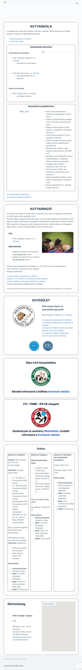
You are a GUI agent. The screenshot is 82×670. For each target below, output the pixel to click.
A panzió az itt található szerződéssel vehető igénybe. (27, 279)
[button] (11, 148)
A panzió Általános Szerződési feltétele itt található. (26, 281)
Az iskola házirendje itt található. (19, 197)
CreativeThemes (23, 658)
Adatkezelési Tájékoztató (13, 666)
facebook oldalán (59, 391)
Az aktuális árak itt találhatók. (18, 194)
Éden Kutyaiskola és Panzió (21, 39)
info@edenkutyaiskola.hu (22, 637)
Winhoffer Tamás (17, 41)
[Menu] (77, 3)
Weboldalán (51, 431)
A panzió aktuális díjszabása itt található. (22, 276)
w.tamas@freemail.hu (21, 640)
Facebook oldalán (49, 434)
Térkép (16, 61)
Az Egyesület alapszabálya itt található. (57, 320)
